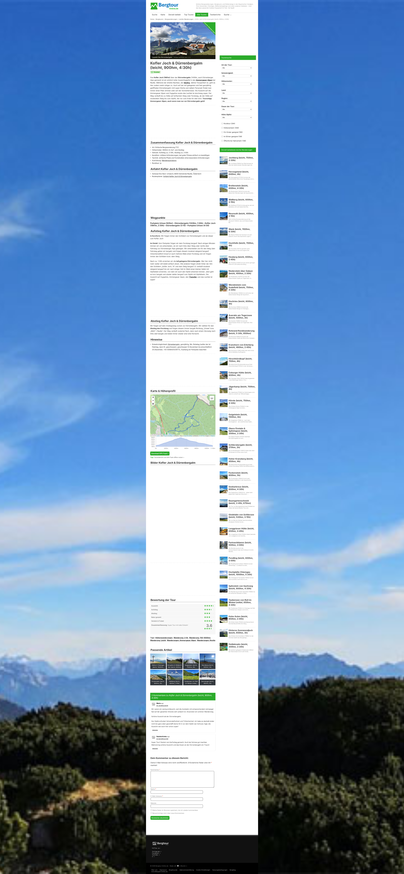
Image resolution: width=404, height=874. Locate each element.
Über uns (154, 870)
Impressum (163, 870)
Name (153, 789)
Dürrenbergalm (174, 344)
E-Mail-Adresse (157, 796)
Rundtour (229, 124)
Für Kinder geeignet (233, 132)
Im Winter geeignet (232, 136)
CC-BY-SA (202, 436)
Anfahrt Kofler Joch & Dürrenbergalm (177, 176)
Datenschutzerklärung (187, 870)
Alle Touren (202, 15)
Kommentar (155, 770)
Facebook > (156, 853)
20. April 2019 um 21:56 (162, 738)
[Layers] (212, 398)
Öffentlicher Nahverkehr (234, 141)
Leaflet (158, 436)
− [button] (153, 400)
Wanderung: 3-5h (181, 638)
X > (153, 856)
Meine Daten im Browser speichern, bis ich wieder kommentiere (175, 810)
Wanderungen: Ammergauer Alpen (181, 640)
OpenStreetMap (169, 436)
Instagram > (156, 851)
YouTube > (156, 855)
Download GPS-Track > (159, 453)
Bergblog (233, 870)
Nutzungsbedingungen (219, 870)
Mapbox (213, 436)
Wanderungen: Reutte (206, 640)
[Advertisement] (182, 121)
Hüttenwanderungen (164, 638)
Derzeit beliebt (174, 15)
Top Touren (189, 15)
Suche (154, 15)
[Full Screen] (153, 403)
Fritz (189, 57)
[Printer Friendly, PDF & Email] (155, 73)
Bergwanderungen (171, 19)
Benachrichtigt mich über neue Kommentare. (168, 813)
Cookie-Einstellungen (203, 870)
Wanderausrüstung (169, 161)
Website (153, 803)
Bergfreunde (173, 870)
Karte (163, 15)
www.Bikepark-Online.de (159, 871)
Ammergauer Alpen (204, 80)
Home (152, 19)
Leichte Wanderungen (186, 19)
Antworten (155, 730)
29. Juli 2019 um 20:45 (162, 705)
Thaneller (193, 277)
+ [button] (153, 397)
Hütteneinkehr (231, 128)
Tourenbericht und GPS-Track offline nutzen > (169, 457)
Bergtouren (159, 19)
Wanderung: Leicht (158, 640)
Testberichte (215, 15)
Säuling (187, 83)
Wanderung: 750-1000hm (200, 638)
